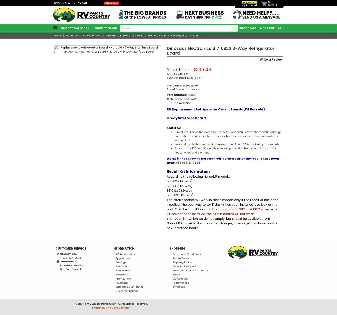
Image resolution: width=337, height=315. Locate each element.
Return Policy (180, 258)
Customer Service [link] (126, 291)
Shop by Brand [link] (106, 28)
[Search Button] (234, 28)
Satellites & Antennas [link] (129, 287)
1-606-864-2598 (70, 258)
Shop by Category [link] (75, 28)
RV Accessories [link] (125, 254)
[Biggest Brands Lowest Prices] (142, 14)
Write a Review (271, 59)
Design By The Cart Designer (111, 308)
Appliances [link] (122, 258)
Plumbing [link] (121, 283)
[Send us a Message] (256, 14)
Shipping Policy (182, 262)
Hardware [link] (121, 274)
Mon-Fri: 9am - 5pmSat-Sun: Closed (72, 267)
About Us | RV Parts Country (190, 270)
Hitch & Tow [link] (123, 279)
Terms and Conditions (186, 254)
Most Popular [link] (271, 28)
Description (183, 103)
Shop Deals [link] (247, 28)
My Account (180, 279)
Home (176, 274)
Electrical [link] (121, 266)
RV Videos (178, 287)
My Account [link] (249, 4)
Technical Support (184, 266)
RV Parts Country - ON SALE (85, 2)
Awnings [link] (120, 262)
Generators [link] (122, 270)
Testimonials (180, 283)
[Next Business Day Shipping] (199, 14)
